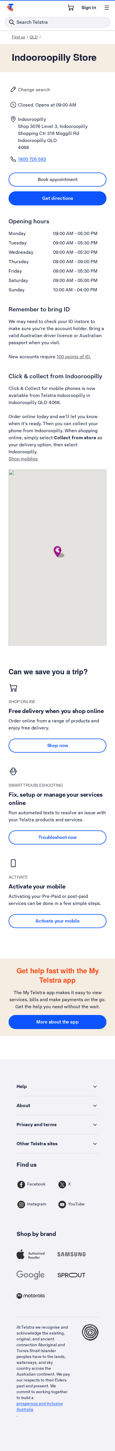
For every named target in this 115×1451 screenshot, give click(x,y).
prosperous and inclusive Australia (40, 1406)
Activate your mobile (57, 921)
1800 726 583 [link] (32, 159)
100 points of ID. (74, 357)
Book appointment (72, 179)
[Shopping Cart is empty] (71, 8)
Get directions (74, 198)
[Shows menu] (107, 8)
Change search (34, 90)
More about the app (57, 1022)
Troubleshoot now (57, 837)
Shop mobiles (23, 459)
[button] (57, 552)
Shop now (57, 745)
